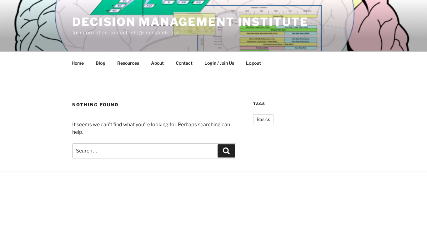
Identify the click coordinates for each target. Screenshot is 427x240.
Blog (100, 63)
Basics (263, 119)
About (157, 63)
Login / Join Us (219, 63)
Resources (128, 63)
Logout (253, 63)
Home (78, 63)
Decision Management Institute (190, 22)
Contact (184, 63)
